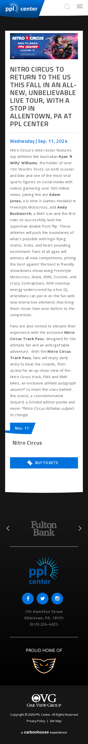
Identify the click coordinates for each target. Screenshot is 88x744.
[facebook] (28, 598)
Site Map (56, 721)
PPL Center (19, 7)
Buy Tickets (46, 463)
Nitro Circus (27, 442)
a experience (44, 732)
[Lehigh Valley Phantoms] (44, 667)
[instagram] (57, 598)
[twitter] (42, 598)
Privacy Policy (36, 721)
